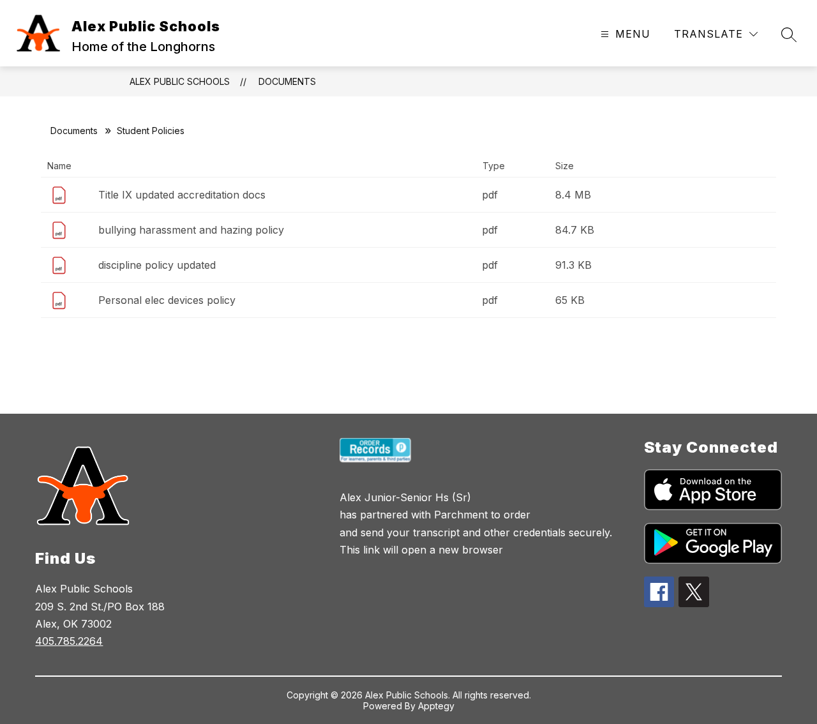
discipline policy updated (157, 265)
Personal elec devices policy (167, 300)
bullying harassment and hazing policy (191, 229)
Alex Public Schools (180, 81)
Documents (287, 81)
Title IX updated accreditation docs (182, 194)
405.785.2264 (69, 641)
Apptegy (436, 705)
